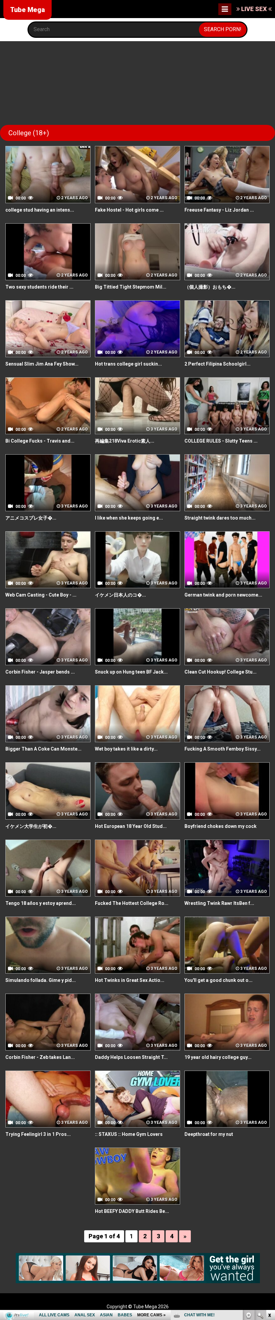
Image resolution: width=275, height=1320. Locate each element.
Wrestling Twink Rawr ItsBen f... (219, 903)
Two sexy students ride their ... (39, 287)
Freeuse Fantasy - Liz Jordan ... (219, 210)
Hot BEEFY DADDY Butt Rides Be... (132, 1211)
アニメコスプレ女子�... (30, 518)
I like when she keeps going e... (129, 518)
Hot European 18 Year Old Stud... (131, 826)
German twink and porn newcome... (223, 595)
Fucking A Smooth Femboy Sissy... (222, 749)
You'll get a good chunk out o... (218, 980)
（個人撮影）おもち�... (209, 287)
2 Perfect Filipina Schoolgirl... (217, 364)
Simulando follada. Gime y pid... (40, 980)
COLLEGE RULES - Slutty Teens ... (221, 441)
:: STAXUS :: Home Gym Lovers (129, 1134)
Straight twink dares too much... (220, 518)
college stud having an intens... (39, 210)
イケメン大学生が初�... (30, 826)
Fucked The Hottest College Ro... (131, 903)
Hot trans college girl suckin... (128, 364)
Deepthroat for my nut (208, 1134)
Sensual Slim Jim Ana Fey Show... (41, 364)
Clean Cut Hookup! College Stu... (220, 672)
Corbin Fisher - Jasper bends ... (40, 672)
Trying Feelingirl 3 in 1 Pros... (38, 1134)
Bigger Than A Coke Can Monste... (43, 749)
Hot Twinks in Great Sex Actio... (129, 980)
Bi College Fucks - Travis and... (39, 441)
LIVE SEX (254, 8)
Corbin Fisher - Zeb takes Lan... (40, 1057)
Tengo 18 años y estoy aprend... (40, 903)
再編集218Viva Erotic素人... (124, 441)
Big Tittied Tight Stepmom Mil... (130, 287)
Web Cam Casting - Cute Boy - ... (40, 595)
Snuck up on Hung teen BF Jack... (131, 672)
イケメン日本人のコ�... (120, 595)
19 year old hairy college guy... (218, 1057)
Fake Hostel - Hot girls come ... (129, 210)
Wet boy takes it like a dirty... (126, 749)
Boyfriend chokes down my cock (220, 826)
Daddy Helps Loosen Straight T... (131, 1057)
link (269, 1215)
